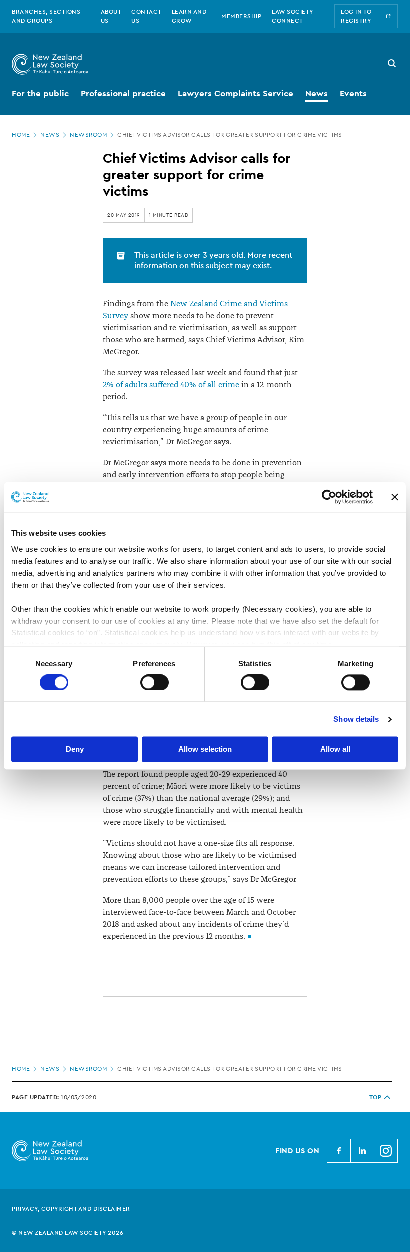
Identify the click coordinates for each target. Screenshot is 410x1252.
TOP (376, 1097)
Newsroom (88, 135)
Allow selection (205, 749)
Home (21, 135)
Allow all (335, 749)
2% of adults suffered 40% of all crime (171, 385)
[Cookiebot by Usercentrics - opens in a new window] (329, 496)
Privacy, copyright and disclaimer (71, 1209)
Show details (356, 719)
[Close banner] (395, 496)
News (50, 135)
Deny (75, 749)
